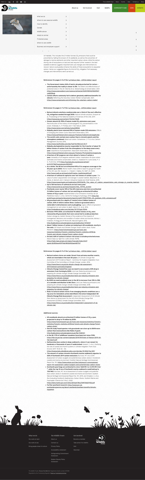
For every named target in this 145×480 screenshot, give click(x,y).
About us (54, 439)
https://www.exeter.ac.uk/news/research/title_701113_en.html (69, 187)
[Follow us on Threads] (25, 2)
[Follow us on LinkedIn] (9, 2)
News (117, 2)
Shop (142, 2)
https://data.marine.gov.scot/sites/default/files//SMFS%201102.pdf (71, 383)
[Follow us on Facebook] (13, 2)
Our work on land (34, 439)
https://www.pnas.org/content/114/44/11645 (63, 119)
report (82, 108)
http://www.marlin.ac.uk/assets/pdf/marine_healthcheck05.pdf (69, 173)
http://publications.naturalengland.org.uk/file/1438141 (66, 333)
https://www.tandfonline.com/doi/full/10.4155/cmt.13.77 (67, 144)
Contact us (136, 2)
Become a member (79, 439)
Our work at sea (34, 443)
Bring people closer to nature (38, 446)
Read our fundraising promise (58, 473)
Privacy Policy (55, 446)
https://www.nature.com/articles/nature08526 (63, 128)
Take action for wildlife (81, 443)
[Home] (9, 8)
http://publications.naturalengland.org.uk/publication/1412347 (69, 223)
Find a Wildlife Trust (108, 2)
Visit (75, 446)
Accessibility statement (58, 450)
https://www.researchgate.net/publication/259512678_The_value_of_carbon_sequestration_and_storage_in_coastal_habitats (93, 182)
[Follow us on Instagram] (17, 2)
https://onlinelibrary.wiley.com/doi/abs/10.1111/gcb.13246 (67, 209)
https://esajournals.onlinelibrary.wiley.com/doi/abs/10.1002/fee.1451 (71, 351)
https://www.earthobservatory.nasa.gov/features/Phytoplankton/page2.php (74, 153)
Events (123, 2)
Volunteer (77, 450)
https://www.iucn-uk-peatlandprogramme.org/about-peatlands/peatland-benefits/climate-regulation (71, 387)
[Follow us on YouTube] (21, 2)
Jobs (128, 2)
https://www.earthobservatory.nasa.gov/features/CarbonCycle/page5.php (73, 135)
